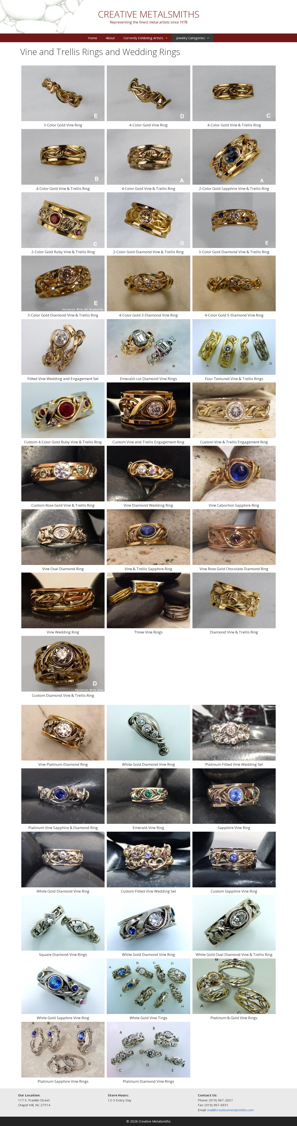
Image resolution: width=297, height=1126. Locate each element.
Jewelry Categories (190, 38)
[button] (167, 38)
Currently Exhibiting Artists (143, 38)
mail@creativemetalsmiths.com (230, 1110)
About (110, 38)
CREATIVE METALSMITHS (148, 14)
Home (92, 38)
